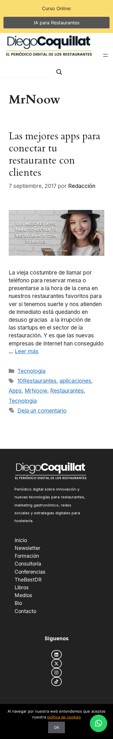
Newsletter (27, 548)
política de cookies (64, 717)
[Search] (59, 72)
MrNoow (36, 390)
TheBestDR (28, 580)
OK (56, 727)
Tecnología (31, 371)
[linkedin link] (56, 654)
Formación (26, 556)
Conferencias (29, 572)
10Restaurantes (37, 381)
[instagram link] (56, 672)
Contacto (25, 611)
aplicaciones (75, 381)
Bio (18, 603)
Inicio (20, 540)
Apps (15, 390)
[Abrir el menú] (105, 55)
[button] (98, 723)
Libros (21, 587)
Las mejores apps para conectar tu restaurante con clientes (54, 154)
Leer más (27, 351)
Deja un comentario (42, 410)
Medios (23, 595)
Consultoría (27, 564)
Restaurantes (67, 390)
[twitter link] (56, 663)
